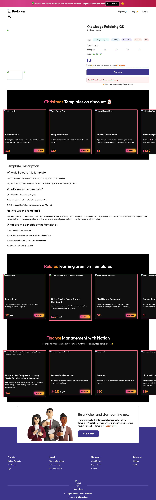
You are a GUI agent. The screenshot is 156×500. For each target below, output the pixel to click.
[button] (117, 65)
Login (145, 11)
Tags (9, 469)
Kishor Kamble (95, 30)
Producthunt (96, 465)
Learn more (111, 425)
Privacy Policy (54, 465)
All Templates (12, 19)
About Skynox (96, 461)
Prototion (78, 489)
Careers (94, 469)
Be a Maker (12, 465)
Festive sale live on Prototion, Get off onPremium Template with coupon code (78, 3)
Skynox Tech (83, 497)
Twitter (135, 465)
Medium (136, 461)
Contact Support (55, 469)
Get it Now (39, 151)
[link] (101, 40)
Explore (122, 11)
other (21, 19)
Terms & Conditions (56, 461)
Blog (135, 11)
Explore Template (14, 461)
